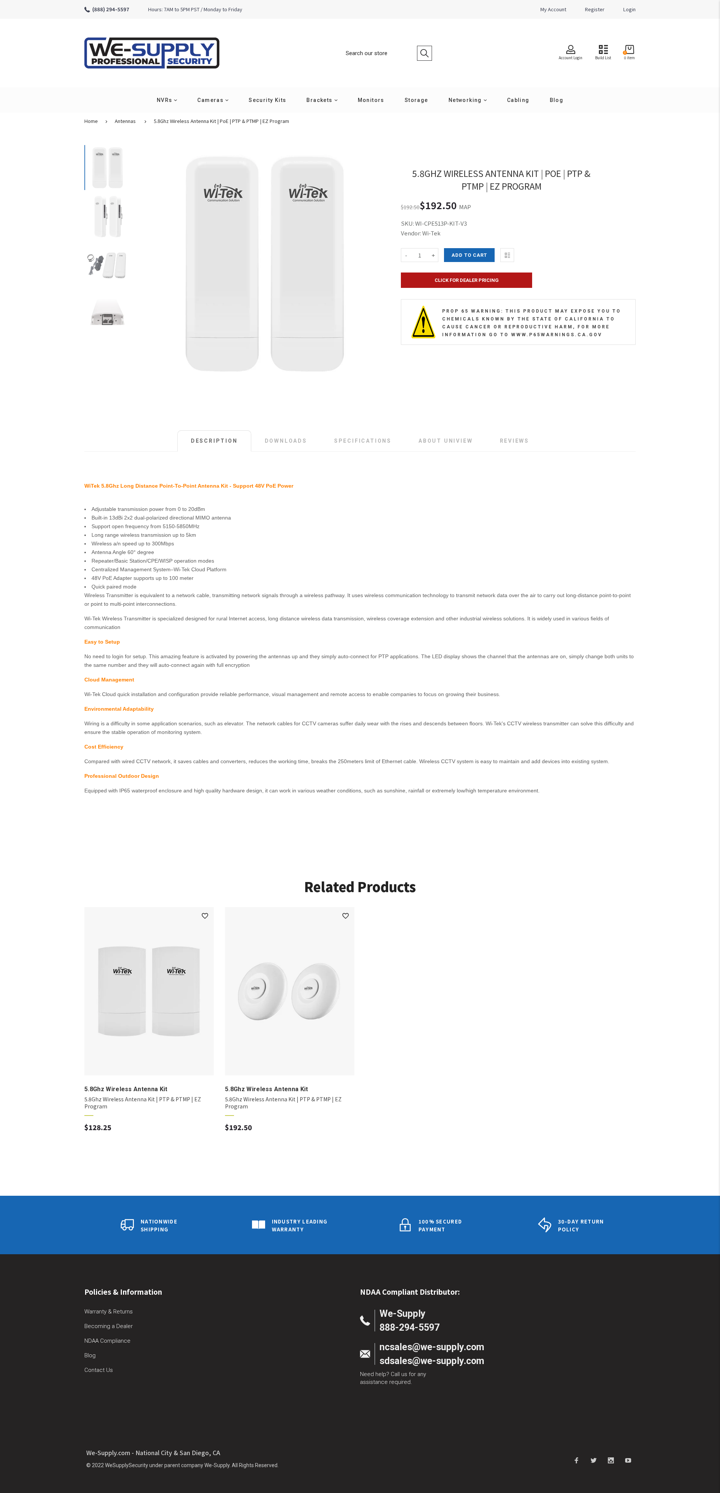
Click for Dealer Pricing (467, 280)
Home (91, 121)
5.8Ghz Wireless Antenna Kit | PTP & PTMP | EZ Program (142, 1103)
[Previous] (155, 263)
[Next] (375, 263)
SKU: (408, 223)
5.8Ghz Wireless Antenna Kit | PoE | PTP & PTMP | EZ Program (221, 121)
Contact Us (98, 1370)
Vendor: (411, 233)
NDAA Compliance (107, 1340)
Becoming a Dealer (108, 1326)
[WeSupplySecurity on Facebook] (576, 1460)
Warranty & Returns (108, 1311)
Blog (90, 1355)
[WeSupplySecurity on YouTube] (628, 1460)
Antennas (125, 121)
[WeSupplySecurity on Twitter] (594, 1460)
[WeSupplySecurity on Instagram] (611, 1460)
